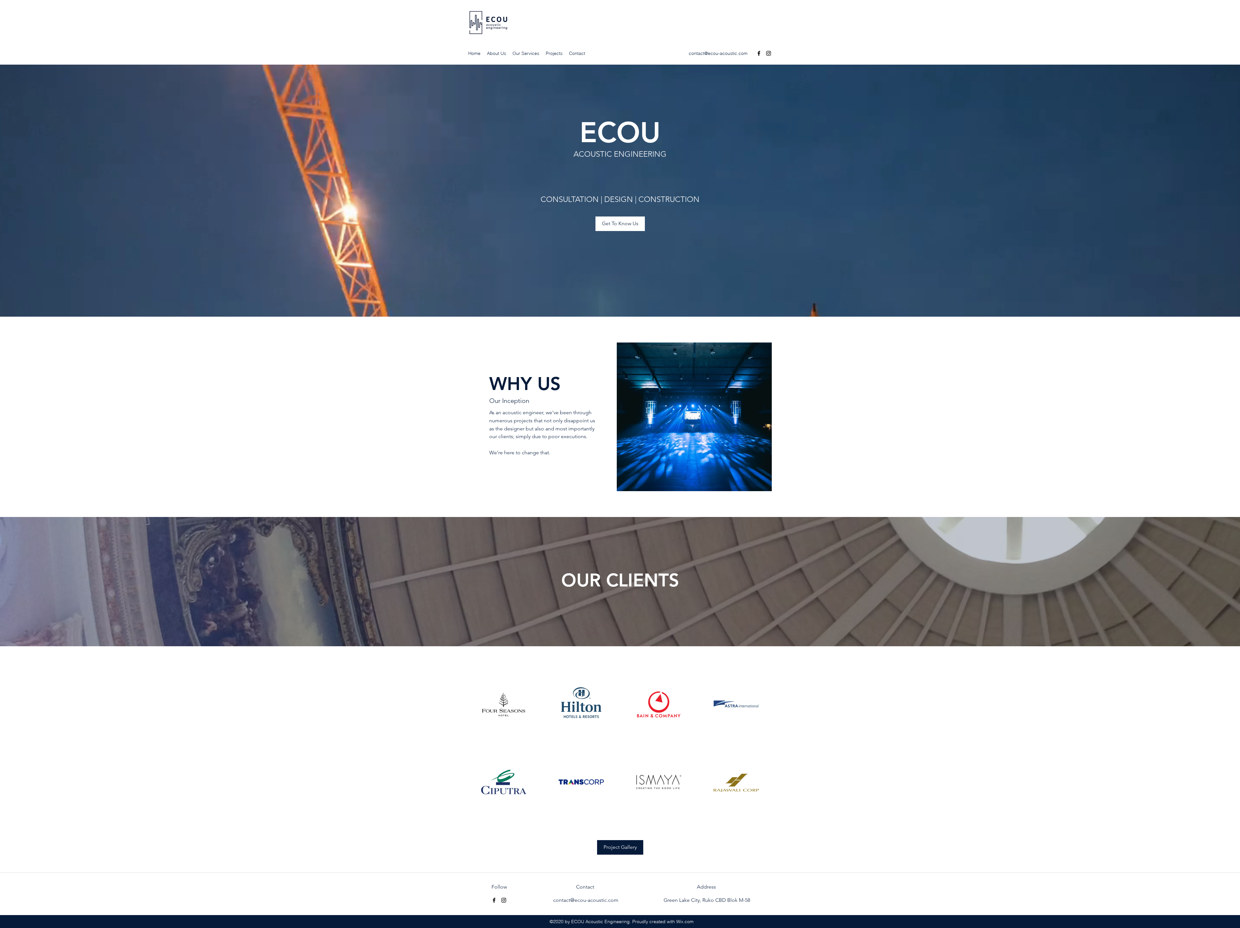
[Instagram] (768, 53)
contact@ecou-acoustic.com (718, 53)
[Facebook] (759, 53)
